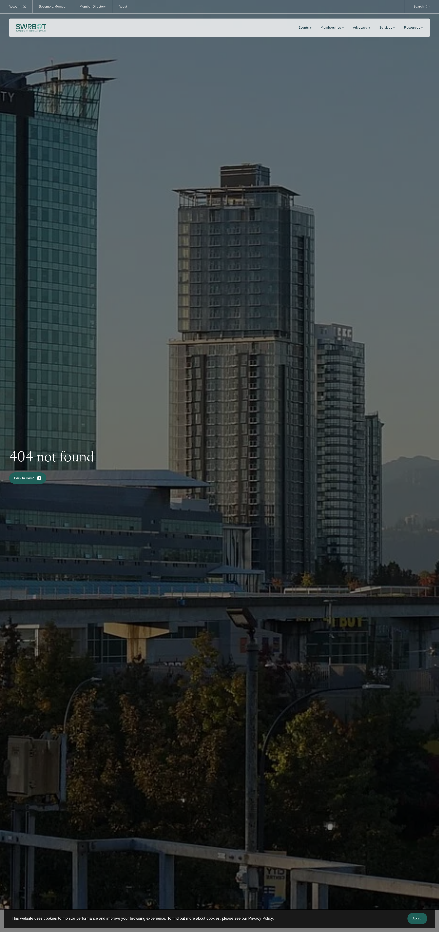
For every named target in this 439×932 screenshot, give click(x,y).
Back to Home (24, 478)
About (123, 6)
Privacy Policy (260, 918)
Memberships (331, 27)
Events (303, 27)
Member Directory (93, 6)
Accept (417, 918)
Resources (412, 27)
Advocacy (360, 27)
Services (385, 27)
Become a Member (53, 6)
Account (14, 6)
